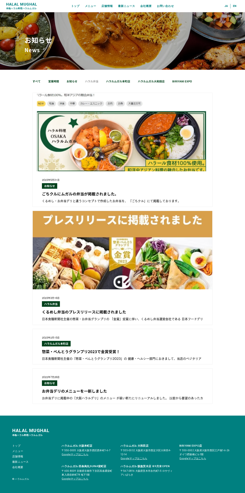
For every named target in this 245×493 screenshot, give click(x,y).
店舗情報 (17, 456)
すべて (37, 81)
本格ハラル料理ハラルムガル (21, 8)
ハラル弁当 (91, 81)
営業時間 (53, 81)
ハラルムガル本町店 (118, 81)
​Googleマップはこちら (75, 478)
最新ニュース (20, 461)
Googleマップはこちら (75, 454)
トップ (16, 445)
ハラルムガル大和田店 (151, 81)
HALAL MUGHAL (21, 4)
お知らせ (72, 81)
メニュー (17, 451)
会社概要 (17, 467)
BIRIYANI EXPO (182, 81)
